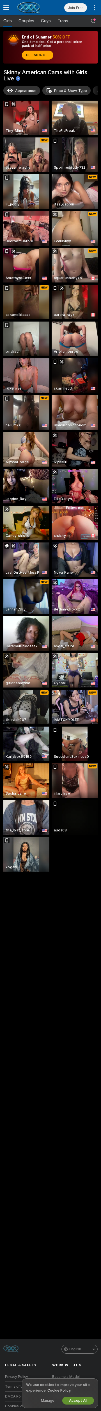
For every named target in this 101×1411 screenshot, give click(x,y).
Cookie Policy (58, 1390)
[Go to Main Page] (31, 7)
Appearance (25, 91)
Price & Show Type (70, 91)
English (75, 1349)
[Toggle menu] (6, 7)
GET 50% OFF (37, 55)
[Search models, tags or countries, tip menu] (93, 21)
